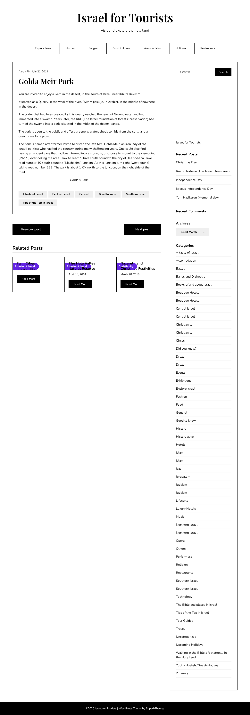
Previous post (31, 229)
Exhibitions (183, 380)
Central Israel (185, 308)
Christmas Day (186, 162)
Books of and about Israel (194, 284)
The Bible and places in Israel (196, 605)
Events (181, 372)
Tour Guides (184, 621)
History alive (185, 437)
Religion (93, 48)
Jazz (178, 469)
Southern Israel (136, 194)
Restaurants (207, 48)
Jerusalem (183, 477)
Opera (180, 541)
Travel (180, 629)
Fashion (181, 396)
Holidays (181, 48)
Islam (180, 453)
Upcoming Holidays (189, 645)
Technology (184, 597)
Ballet (180, 268)
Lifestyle (182, 501)
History (70, 48)
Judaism (181, 485)
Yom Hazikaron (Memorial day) (197, 197)
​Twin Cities (26, 263)
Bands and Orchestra (190, 276)
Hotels (181, 445)
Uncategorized (186, 637)
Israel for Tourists (125, 17)
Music (180, 517)
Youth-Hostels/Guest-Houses (197, 665)
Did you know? (186, 348)
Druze (180, 356)
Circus (180, 340)
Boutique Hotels (187, 292)
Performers (184, 557)
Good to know (121, 48)
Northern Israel (186, 525)
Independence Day (189, 180)
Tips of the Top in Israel (37, 203)
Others (181, 549)
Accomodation (153, 48)
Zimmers (182, 673)
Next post (142, 229)
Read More (28, 279)
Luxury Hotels (186, 509)
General (84, 194)
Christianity (184, 324)
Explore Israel (43, 48)
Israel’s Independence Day (194, 189)
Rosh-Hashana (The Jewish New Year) (203, 171)
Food (179, 404)
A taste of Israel (32, 194)
